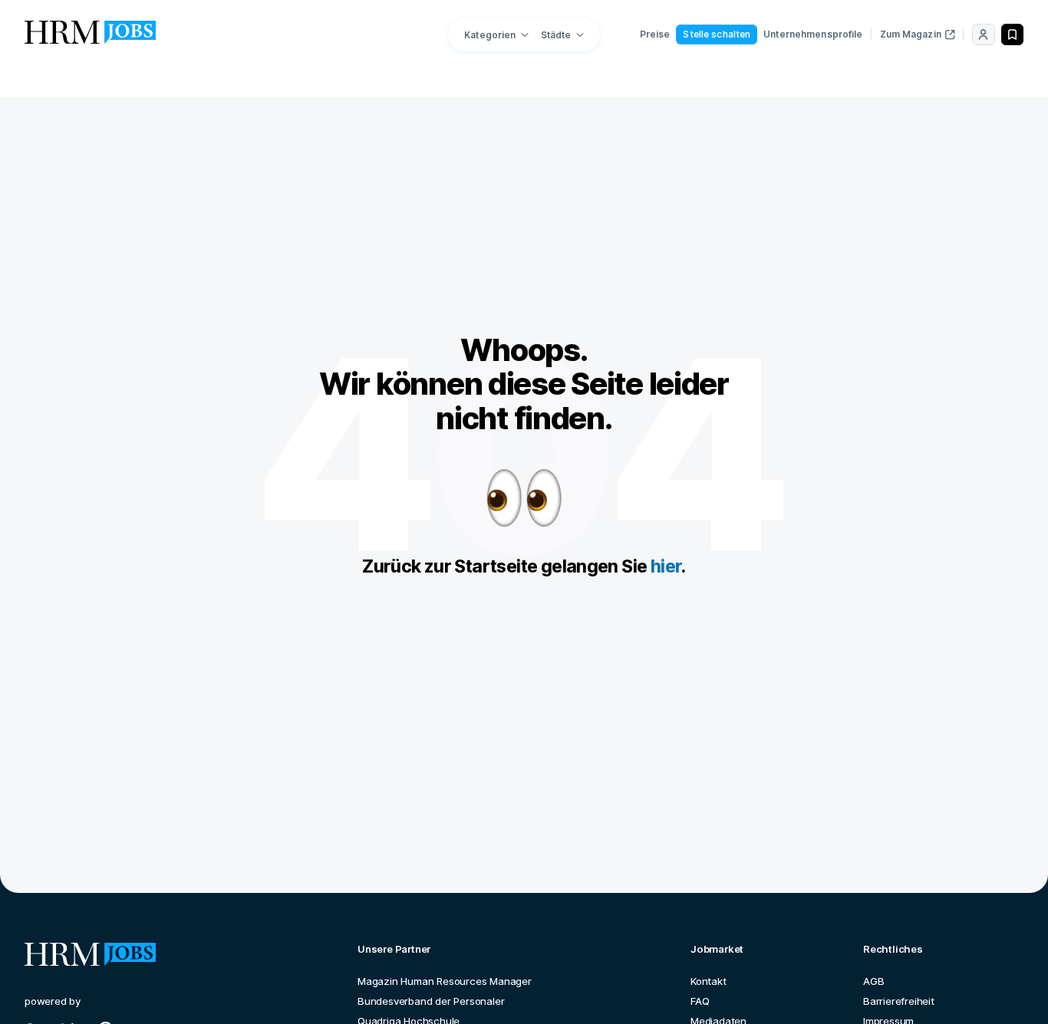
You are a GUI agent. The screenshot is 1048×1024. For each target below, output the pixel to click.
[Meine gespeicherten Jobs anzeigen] (1012, 34)
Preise (655, 34)
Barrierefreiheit (898, 1001)
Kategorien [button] (490, 35)
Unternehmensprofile (812, 34)
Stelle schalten (716, 34)
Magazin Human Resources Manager (445, 981)
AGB (873, 981)
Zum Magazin (910, 34)
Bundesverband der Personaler (431, 1001)
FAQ (699, 1001)
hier (666, 566)
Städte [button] (556, 35)
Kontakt (708, 981)
